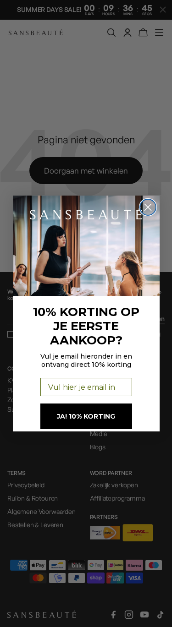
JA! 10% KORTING (86, 416)
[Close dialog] (148, 207)
